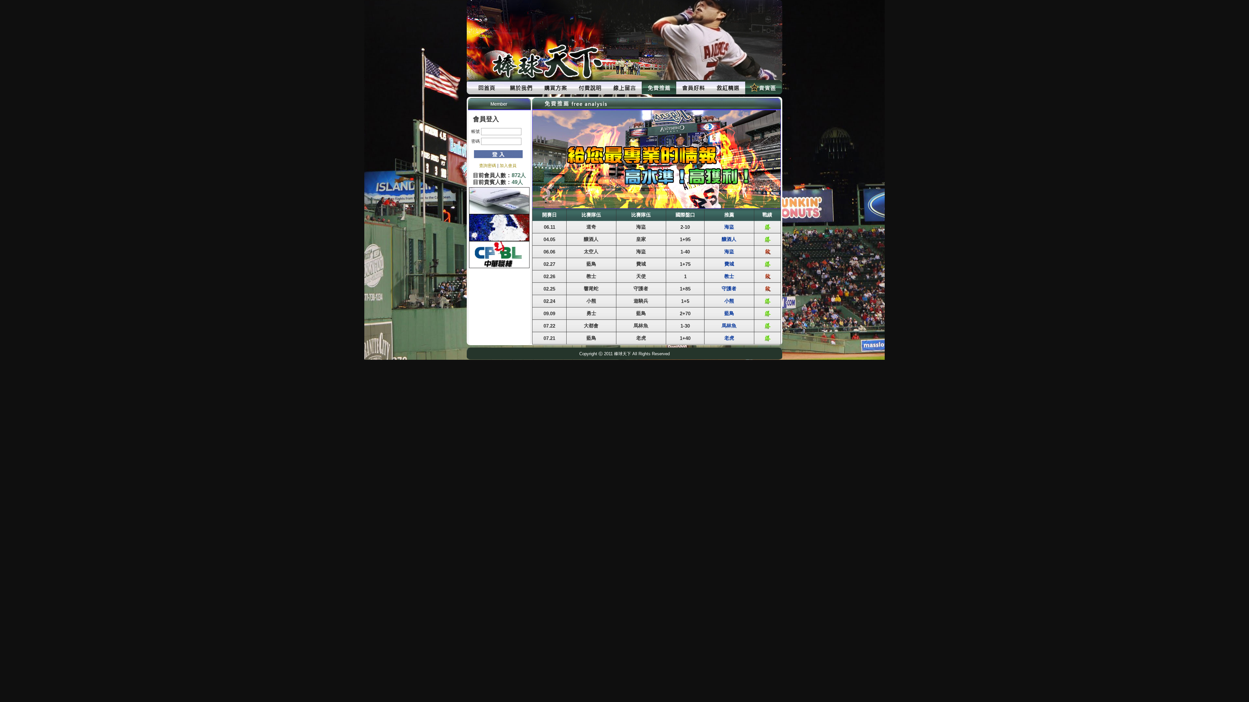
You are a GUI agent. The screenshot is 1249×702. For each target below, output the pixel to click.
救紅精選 (728, 88)
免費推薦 (659, 88)
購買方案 (555, 88)
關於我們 (521, 88)
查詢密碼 (487, 165)
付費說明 (590, 88)
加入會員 (508, 165)
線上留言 (624, 88)
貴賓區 (762, 88)
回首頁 (486, 88)
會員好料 (693, 88)
